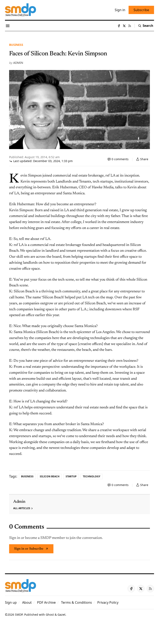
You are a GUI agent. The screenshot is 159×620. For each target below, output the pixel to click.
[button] (11, 602)
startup (71, 476)
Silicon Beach (49, 476)
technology (91, 476)
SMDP (19, 614)
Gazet (61, 614)
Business (16, 45)
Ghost (50, 614)
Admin (18, 63)
